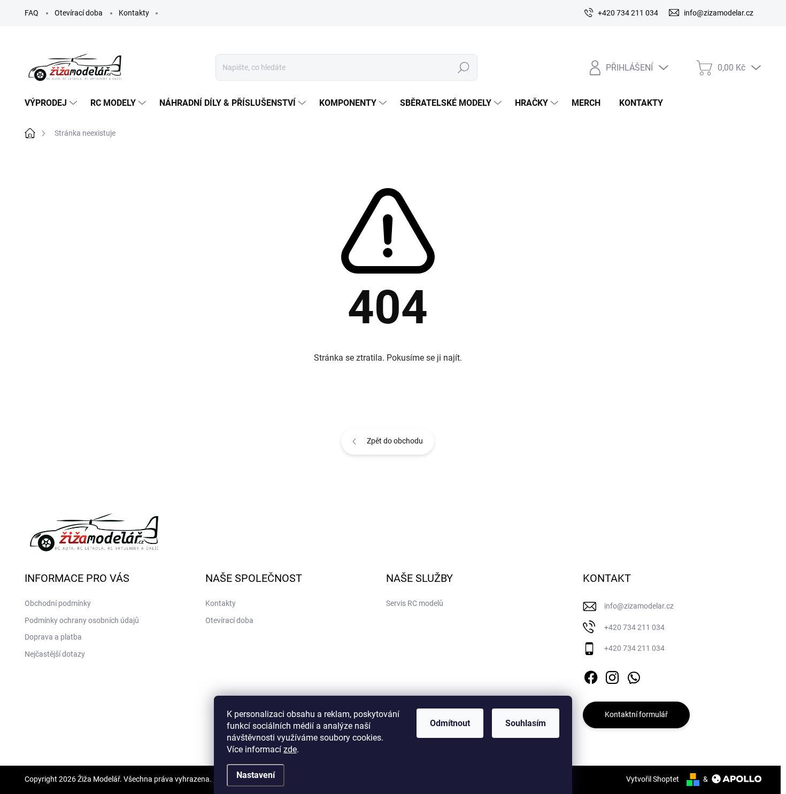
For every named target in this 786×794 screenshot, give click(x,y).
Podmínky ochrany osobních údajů (82, 620)
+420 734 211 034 (634, 627)
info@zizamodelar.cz (639, 606)
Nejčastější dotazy (55, 654)
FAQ (31, 13)
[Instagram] (612, 675)
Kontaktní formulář (636, 714)
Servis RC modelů (414, 603)
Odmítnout (450, 723)
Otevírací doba (79, 13)
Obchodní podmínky (58, 603)
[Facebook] (591, 675)
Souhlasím (525, 723)
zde (290, 749)
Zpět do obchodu (395, 441)
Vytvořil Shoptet (652, 779)
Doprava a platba (53, 637)
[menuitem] (52, 103)
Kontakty (134, 13)
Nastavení (255, 775)
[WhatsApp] (634, 675)
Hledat (463, 67)
